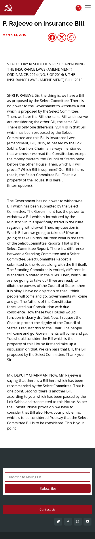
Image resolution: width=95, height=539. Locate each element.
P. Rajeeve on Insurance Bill (43, 23)
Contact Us (47, 509)
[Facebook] (52, 37)
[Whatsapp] (71, 37)
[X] (61, 37)
